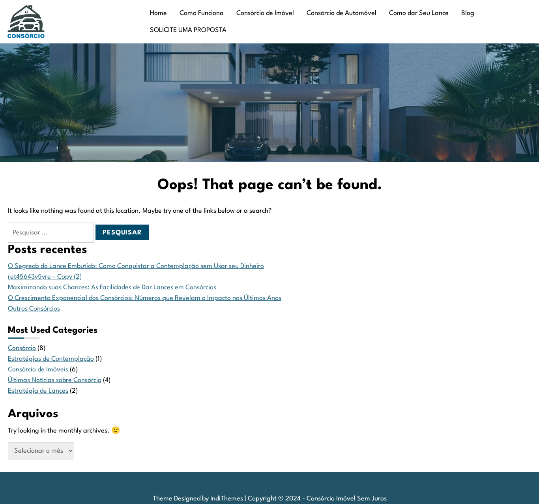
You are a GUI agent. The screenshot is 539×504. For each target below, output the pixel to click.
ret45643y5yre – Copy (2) (45, 277)
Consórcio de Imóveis (38, 369)
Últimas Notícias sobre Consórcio (54, 380)
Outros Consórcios (34, 308)
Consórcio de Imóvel (265, 13)
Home (158, 13)
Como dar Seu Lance (419, 13)
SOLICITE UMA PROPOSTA (188, 30)
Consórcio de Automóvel (341, 13)
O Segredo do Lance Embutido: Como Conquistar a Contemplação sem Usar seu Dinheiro (136, 266)
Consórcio (22, 348)
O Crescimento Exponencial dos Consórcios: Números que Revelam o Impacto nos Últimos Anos (144, 298)
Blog (467, 13)
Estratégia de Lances (38, 391)
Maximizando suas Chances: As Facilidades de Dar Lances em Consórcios (112, 287)
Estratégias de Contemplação (51, 359)
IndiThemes (226, 498)
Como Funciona (202, 13)
